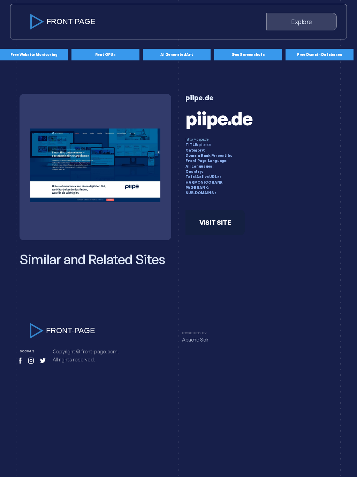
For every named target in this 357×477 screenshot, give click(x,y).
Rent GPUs (105, 54)
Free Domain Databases (319, 54)
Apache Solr (195, 339)
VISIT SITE (215, 222)
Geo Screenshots (248, 54)
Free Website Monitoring (34, 54)
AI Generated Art (176, 54)
